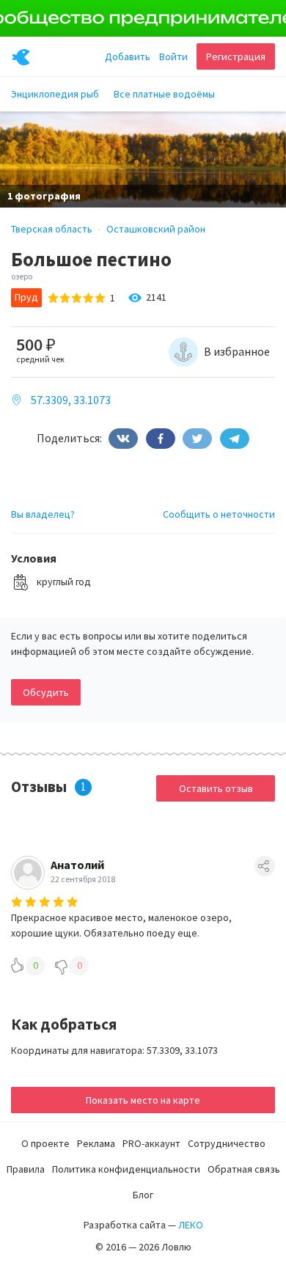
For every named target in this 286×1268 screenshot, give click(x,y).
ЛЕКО (190, 1224)
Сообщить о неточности (219, 514)
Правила (26, 1169)
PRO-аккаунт (151, 1143)
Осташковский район (155, 228)
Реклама (96, 1143)
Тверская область (51, 228)
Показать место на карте (143, 1100)
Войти (173, 56)
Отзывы (39, 786)
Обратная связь (244, 1169)
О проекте (45, 1143)
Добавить (127, 56)
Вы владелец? (43, 514)
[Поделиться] (123, 438)
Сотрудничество (226, 1143)
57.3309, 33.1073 (71, 399)
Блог (143, 1194)
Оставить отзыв (216, 788)
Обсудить (46, 692)
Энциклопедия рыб (55, 93)
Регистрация (235, 56)
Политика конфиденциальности (126, 1169)
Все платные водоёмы (164, 93)
